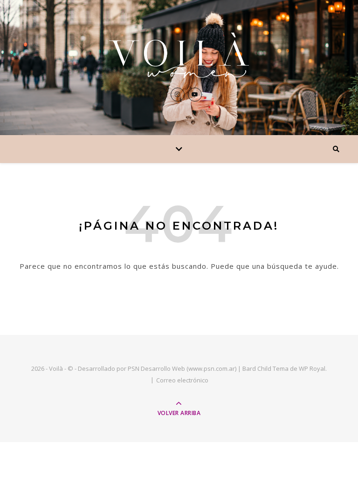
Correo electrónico (182, 380)
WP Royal (312, 368)
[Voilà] (179, 55)
